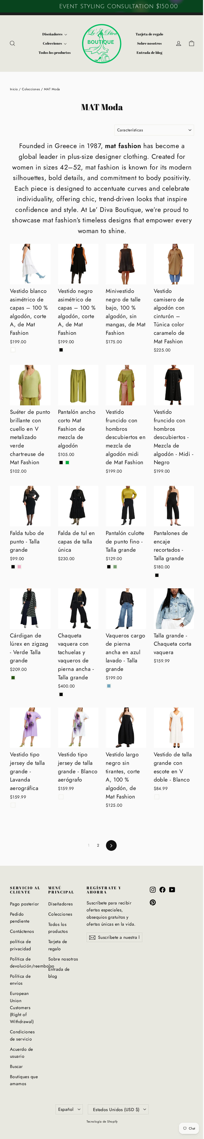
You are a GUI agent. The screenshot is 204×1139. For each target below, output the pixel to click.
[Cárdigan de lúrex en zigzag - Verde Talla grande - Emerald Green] (13, 678)
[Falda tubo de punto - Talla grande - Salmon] (19, 567)
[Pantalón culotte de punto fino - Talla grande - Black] (109, 567)
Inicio (14, 89)
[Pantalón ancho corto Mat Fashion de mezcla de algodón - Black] (61, 462)
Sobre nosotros (149, 43)
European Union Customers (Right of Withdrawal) (22, 1007)
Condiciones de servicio (22, 1035)
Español (66, 1109)
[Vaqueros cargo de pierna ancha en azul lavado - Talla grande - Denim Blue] (109, 686)
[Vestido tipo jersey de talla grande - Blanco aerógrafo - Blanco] (61, 797)
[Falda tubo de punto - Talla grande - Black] (13, 567)
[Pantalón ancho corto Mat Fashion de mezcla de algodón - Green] (67, 462)
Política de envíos (20, 979)
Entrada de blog (149, 52)
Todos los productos (55, 52)
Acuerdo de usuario (21, 1052)
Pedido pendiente (19, 917)
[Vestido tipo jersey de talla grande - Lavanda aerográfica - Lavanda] (13, 805)
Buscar (16, 1066)
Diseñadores (52, 34)
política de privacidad (20, 945)
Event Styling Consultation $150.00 (102, 6)
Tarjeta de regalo (149, 34)
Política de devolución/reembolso (25, 962)
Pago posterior (24, 904)
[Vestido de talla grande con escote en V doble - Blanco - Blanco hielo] (157, 797)
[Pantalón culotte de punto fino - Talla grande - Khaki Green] (115, 567)
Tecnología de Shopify (102, 1121)
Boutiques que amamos (24, 1080)
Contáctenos (22, 931)
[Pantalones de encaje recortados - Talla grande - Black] (157, 575)
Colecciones (53, 43)
